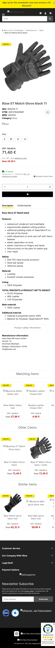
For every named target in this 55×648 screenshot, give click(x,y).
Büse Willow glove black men (12, 517)
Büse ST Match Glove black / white (40, 463)
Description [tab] (7, 206)
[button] (40, 13)
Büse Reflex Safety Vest (13, 406)
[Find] (50, 18)
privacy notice (29, 591)
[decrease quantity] (5, 186)
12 (18, 139)
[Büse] (5, 123)
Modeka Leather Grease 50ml (36, 406)
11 (11, 139)
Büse (15, 118)
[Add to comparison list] (47, 112)
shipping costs (21, 158)
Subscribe (43, 599)
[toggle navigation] (3, 13)
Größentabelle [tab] (24, 206)
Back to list (8, 30)
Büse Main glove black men (36, 517)
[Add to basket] (4, 39)
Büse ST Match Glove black (14, 463)
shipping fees (36, 643)
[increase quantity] (50, 186)
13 (25, 139)
